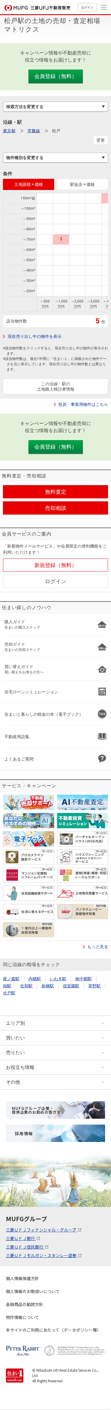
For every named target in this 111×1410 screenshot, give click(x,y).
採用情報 (24, 1133)
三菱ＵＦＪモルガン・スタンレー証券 (41, 1255)
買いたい (15, 1037)
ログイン (87, 7)
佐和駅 (26, 985)
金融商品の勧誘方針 (24, 1304)
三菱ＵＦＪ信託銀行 (25, 1247)
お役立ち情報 (20, 1067)
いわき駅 (58, 978)
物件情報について (22, 1317)
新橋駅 (47, 985)
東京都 (9, 130)
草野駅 (94, 985)
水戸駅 (9, 993)
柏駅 (7, 985)
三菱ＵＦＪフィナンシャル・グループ (41, 1230)
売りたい (15, 1052)
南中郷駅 (83, 978)
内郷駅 (34, 978)
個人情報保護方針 (22, 1278)
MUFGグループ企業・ (36, 1110)
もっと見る (97, 946)
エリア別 (15, 1023)
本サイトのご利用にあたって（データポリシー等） (53, 1330)
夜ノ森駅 (11, 978)
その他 (13, 1082)
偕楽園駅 (71, 985)
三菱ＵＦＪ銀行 (21, 1238)
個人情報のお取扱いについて (33, 1291)
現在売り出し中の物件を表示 (35, 336)
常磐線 (34, 130)
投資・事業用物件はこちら (83, 404)
